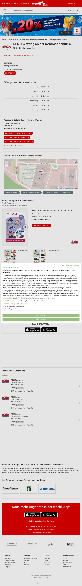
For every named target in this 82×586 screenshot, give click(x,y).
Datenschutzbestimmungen (71, 265)
